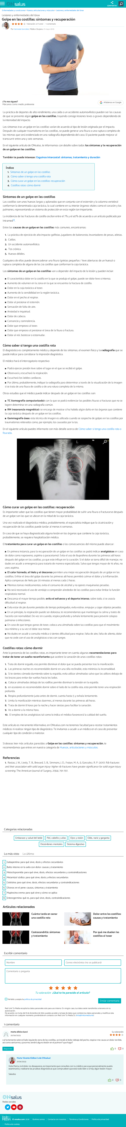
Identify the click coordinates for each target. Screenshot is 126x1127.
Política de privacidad (100, 1119)
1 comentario (51, 24)
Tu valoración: (43, 993)
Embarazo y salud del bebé (28, 838)
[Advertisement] (63, 800)
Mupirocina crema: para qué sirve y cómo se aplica (32, 893)
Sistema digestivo (75, 844)
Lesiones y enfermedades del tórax (70, 10)
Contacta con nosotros (57, 1119)
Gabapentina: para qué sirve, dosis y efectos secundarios (35, 862)
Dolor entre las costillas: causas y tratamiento (107, 916)
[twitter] (7, 1107)
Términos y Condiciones (79, 1119)
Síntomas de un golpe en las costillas (30, 172)
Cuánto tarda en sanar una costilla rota (44, 916)
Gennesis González (21, 29)
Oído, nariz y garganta (98, 838)
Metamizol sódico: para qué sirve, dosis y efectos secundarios (37, 877)
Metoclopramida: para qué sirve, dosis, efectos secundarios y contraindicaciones (47, 872)
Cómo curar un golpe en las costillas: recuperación (38, 181)
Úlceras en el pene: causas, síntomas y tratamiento (32, 888)
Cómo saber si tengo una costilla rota (31, 176)
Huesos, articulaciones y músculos (40, 10)
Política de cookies (12, 1124)
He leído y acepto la (24, 999)
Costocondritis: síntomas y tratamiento (45, 934)
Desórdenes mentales (51, 844)
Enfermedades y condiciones (13, 10)
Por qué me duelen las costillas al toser (106, 934)
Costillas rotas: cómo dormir (26, 185)
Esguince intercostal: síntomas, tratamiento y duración (68, 157)
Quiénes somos (38, 1119)
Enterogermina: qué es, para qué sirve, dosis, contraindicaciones (38, 898)
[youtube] (14, 1107)
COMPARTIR (112, 5)
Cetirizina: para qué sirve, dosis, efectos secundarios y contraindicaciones (43, 882)
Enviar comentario (109, 1001)
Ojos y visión (76, 838)
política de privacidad (32, 999)
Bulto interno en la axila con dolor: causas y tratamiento (35, 867)
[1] (14, 220)
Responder (8, 1048)
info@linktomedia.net (84, 1015)
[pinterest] (20, 1107)
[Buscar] (122, 3)
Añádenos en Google (112, 102)
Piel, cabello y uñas (56, 838)
